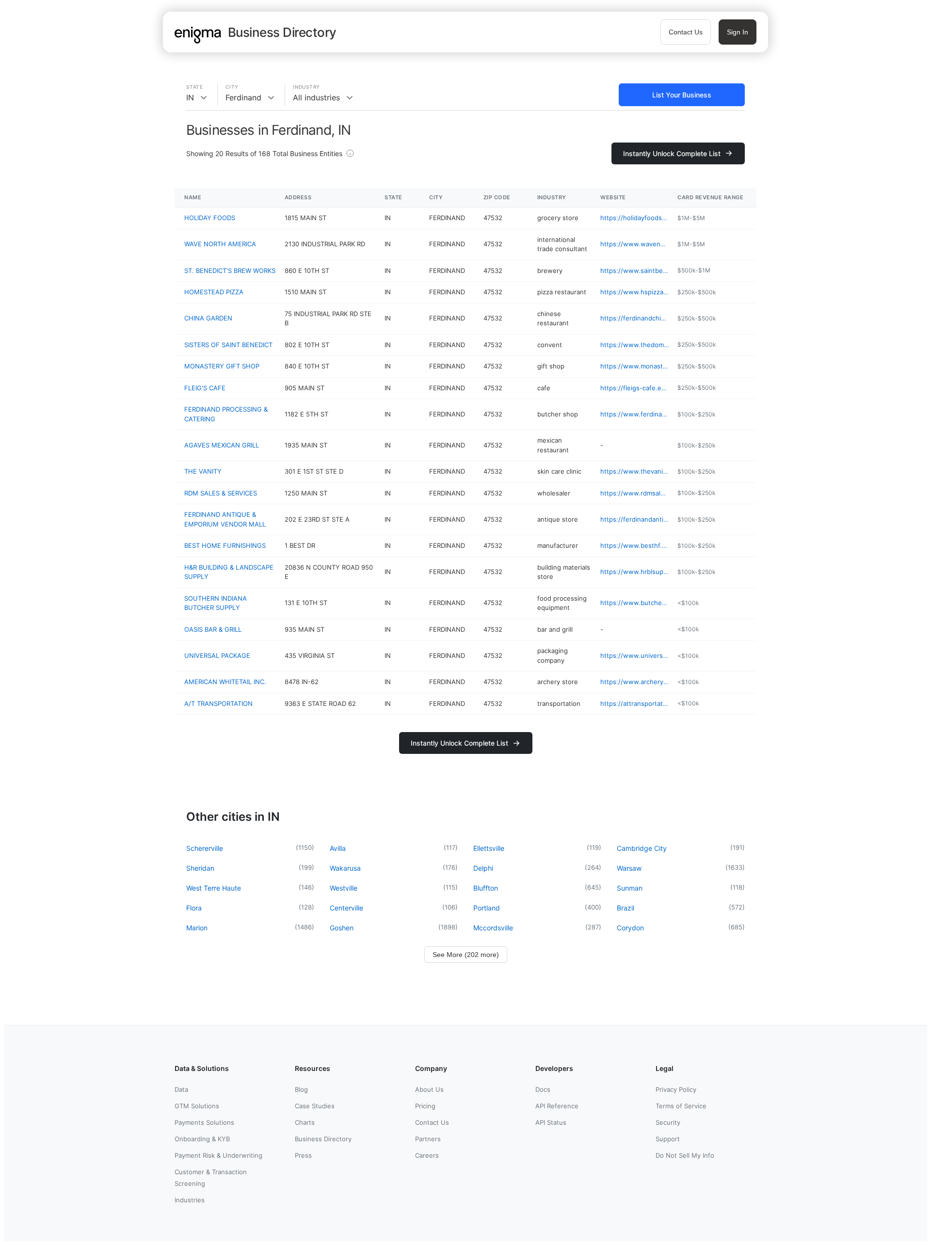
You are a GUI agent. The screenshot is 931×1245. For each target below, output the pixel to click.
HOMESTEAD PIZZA (213, 292)
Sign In (737, 32)
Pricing (425, 1106)
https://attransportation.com (635, 703)
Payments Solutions (204, 1122)
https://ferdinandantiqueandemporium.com (635, 519)
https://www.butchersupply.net (635, 603)
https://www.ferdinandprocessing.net (635, 414)
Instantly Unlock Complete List (672, 153)
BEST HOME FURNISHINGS (225, 545)
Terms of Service (681, 1106)
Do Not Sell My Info (685, 1155)
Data (181, 1089)
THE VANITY (203, 471)
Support (668, 1139)
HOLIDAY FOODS (209, 218)
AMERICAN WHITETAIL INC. (225, 682)
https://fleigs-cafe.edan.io (635, 388)
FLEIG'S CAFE (204, 388)
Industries (190, 1200)
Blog (301, 1089)
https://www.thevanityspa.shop (635, 471)
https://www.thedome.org (635, 345)
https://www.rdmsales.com (635, 493)
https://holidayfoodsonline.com (635, 218)
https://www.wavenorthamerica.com (635, 244)
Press (303, 1155)
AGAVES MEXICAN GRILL (221, 445)
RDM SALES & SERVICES (220, 493)
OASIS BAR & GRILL (212, 629)
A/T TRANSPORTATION (218, 703)
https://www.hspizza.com (635, 292)
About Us (429, 1089)
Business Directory (323, 1139)
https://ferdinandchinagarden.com (635, 318)
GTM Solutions (197, 1106)
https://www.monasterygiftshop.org (635, 366)
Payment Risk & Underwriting (218, 1155)
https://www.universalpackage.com (635, 655)
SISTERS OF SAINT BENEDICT (228, 345)
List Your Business (681, 95)
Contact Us (686, 32)
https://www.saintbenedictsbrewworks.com (635, 270)
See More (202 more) (466, 954)
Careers (427, 1155)
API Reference (556, 1106)
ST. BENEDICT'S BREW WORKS (229, 270)
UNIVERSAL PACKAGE (217, 655)
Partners (428, 1139)
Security (668, 1122)
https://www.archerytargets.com (635, 682)
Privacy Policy (676, 1089)
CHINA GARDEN (208, 318)
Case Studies (315, 1106)
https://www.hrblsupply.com (635, 571)
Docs (542, 1089)
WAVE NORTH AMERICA (220, 244)
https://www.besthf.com (635, 545)
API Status (550, 1122)
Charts (305, 1122)
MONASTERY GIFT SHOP (221, 366)
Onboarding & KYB (202, 1139)
